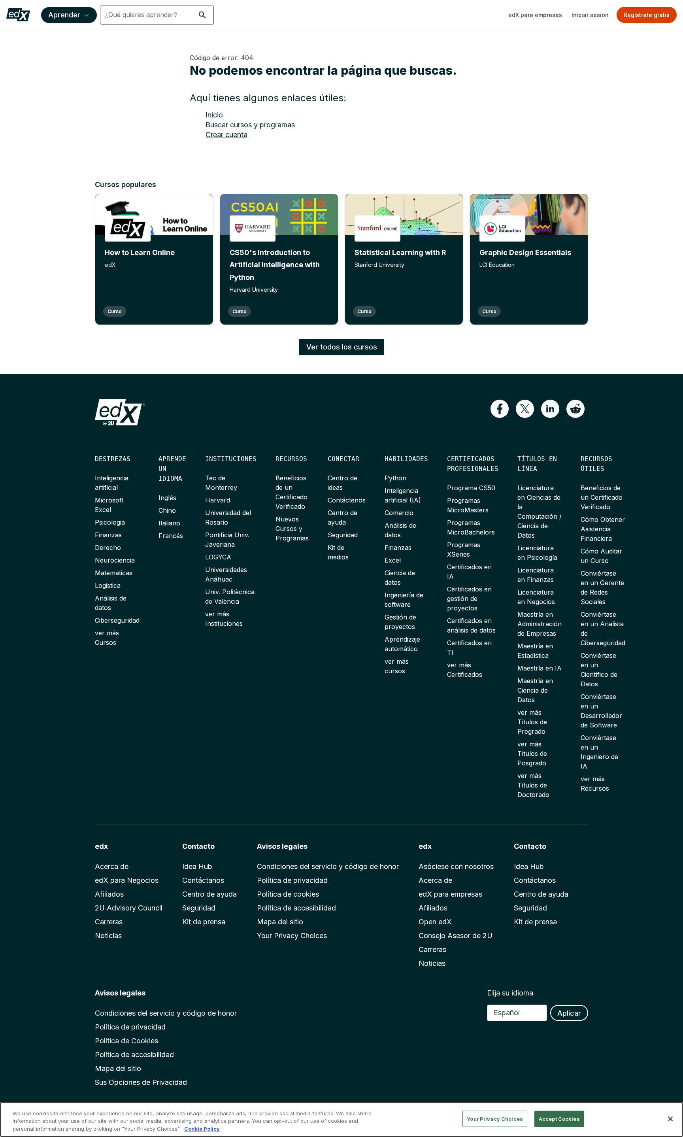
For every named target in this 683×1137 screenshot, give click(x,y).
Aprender (64, 15)
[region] (341, 1119)
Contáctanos (203, 880)
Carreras (109, 922)
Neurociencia (115, 560)
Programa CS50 (471, 488)
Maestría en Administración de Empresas (539, 623)
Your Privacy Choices (292, 935)
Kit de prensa (203, 922)
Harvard (217, 500)
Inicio (214, 115)
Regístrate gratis (647, 14)
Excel (393, 560)
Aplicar (569, 1013)
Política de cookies (288, 894)
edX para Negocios (126, 880)
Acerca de (111, 866)
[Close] (670, 1119)
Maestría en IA (539, 668)
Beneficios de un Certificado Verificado (602, 497)
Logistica (108, 585)
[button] (202, 15)
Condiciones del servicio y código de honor (328, 866)
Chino (167, 510)
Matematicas (113, 573)
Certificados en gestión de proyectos (469, 598)
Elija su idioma (510, 993)
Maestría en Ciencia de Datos (535, 690)
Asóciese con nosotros (456, 866)
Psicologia (110, 522)
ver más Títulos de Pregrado (532, 721)
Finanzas (108, 535)
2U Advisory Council (128, 908)
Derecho (108, 548)
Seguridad (343, 535)
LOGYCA (218, 557)
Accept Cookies (559, 1118)
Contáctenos (347, 500)
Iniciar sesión (590, 14)
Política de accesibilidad (296, 908)
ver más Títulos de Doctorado (533, 785)
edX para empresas (535, 14)
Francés (170, 536)
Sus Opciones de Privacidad (141, 1082)
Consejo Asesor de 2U (455, 935)
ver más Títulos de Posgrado (532, 753)
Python (395, 478)
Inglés (167, 498)
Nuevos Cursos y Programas (292, 528)
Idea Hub (197, 866)
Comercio (399, 513)
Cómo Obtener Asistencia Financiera (603, 529)
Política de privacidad (292, 880)
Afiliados (109, 894)
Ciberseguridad (117, 620)
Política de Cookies (126, 1041)
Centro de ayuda (209, 894)
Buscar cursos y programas (250, 125)
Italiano (169, 523)
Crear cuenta (226, 134)
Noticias (108, 935)
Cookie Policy (202, 1129)
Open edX (435, 922)
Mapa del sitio (280, 922)
